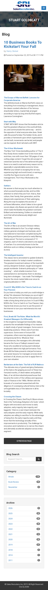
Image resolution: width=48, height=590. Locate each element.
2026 (10, 508)
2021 (10, 534)
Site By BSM (24, 587)
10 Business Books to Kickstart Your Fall (23, 44)
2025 (10, 513)
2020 (10, 540)
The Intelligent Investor (14, 255)
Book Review (13, 482)
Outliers (7, 186)
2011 (10, 560)
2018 (10, 550)
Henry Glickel (12, 51)
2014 (10, 555)
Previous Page (25, 441)
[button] (43, 8)
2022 (10, 529)
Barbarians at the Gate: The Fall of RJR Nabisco (24, 365)
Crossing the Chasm (12, 397)
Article (11, 477)
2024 (10, 519)
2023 (10, 524)
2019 (10, 545)
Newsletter (12, 487)
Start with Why (10, 122)
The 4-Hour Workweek (13, 148)
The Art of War (10, 223)
